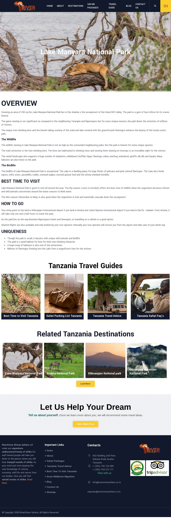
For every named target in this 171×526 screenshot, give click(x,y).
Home (50, 450)
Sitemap (51, 492)
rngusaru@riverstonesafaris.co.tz (104, 491)
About (50, 455)
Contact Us (53, 487)
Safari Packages (55, 461)
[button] (85, 424)
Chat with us (104, 473)
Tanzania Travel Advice (59, 466)
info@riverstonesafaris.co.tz (107, 482)
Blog (49, 481)
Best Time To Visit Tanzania (62, 471)
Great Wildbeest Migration (61, 476)
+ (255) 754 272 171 (103, 469)
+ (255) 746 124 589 (103, 466)
